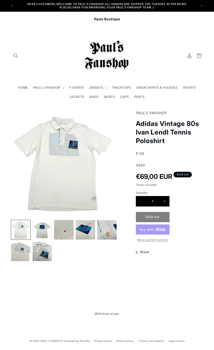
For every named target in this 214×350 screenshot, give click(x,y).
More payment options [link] (152, 239)
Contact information (151, 341)
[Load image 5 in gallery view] (107, 230)
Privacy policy (103, 341)
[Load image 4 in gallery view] (85, 230)
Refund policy (125, 341)
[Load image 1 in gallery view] (21, 230)
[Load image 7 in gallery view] (42, 251)
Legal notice (177, 341)
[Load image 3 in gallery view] (64, 230)
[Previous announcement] (12, 5)
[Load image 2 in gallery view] (42, 230)
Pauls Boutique (107, 19)
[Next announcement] (201, 5)
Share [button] (144, 252)
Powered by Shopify (76, 341)
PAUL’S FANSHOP (52, 341)
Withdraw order (107, 314)
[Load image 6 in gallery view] (21, 251)
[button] (16, 55)
